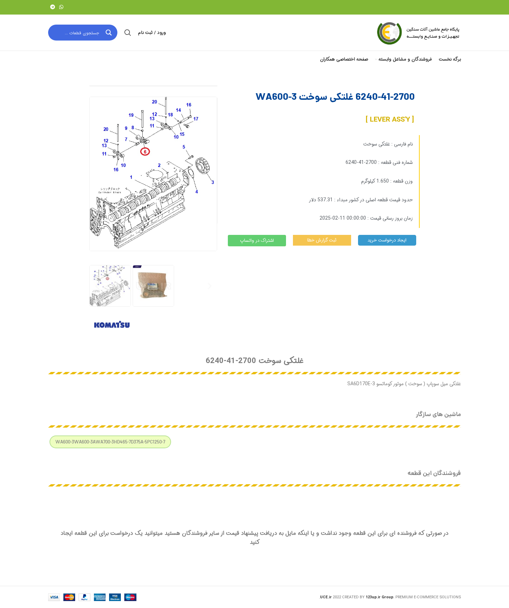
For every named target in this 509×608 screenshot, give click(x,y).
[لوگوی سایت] (417, 32)
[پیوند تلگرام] (52, 7)
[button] (97, 285)
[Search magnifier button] (109, 32)
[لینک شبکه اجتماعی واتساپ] (61, 7)
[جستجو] (128, 32)
